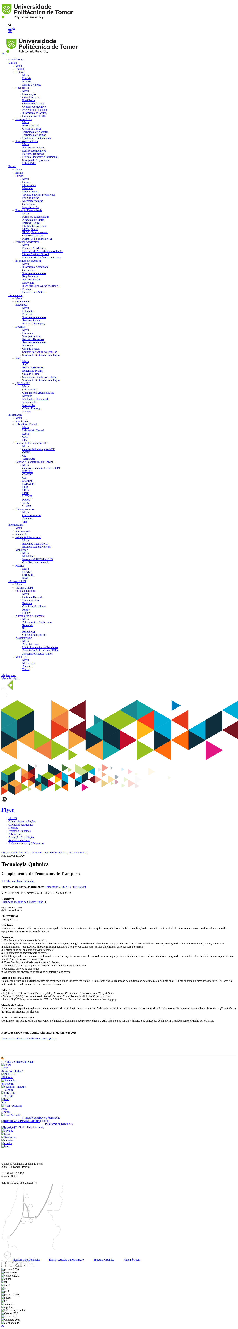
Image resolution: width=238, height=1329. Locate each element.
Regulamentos (30, 276)
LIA (24, 439)
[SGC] (5, 1133)
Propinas (27, 288)
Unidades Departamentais (36, 138)
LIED (25, 490)
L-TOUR (27, 496)
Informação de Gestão (34, 112)
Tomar (25, 669)
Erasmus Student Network (36, 546)
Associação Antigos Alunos (37, 653)
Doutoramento (30, 191)
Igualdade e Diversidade (35, 398)
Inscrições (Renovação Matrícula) (40, 285)
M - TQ (12, 818)
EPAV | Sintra (30, 229)
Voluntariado (29, 402)
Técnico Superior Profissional (38, 194)
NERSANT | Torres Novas (37, 238)
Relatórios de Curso (19, 840)
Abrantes (27, 666)
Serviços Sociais (31, 279)
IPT (3, 53)
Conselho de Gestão (33, 103)
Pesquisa (11, 675)
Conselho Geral (31, 97)
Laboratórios (29, 163)
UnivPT (12, 62)
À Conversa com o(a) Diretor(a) (26, 843)
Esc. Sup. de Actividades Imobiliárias (42, 251)
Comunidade (15, 295)
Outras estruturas (24, 508)
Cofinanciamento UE (34, 116)
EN (10, 31)
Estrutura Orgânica (103, 1259)
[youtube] (18, 1266)
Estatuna (27, 603)
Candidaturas (15, 59)
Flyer (7, 809)
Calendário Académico (20, 824)
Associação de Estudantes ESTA (40, 650)
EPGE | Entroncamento (35, 232)
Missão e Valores (31, 84)
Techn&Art (28, 458)
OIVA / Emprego (31, 408)
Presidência (28, 100)
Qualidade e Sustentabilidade (38, 392)
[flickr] (31, 1266)
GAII (25, 436)
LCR (25, 486)
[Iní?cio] (38, 19)
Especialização (30, 207)
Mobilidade (21, 549)
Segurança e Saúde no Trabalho (39, 351)
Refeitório (27, 625)
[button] (2, 1325)
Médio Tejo (21, 656)
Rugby (26, 609)
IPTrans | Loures (31, 222)
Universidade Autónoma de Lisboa (41, 257)
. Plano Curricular (77, 852)
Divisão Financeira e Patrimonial (40, 156)
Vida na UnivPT (17, 581)
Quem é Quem (131, 1259)
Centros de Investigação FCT (31, 442)
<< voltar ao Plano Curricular (17, 880)
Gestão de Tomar (31, 128)
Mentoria (27, 395)
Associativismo (23, 637)
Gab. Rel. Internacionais (35, 562)
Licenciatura (29, 185)
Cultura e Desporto (25, 590)
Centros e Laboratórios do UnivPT (34, 461)
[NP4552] (7, 1130)
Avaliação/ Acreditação (21, 837)
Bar (24, 628)
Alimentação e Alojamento (30, 615)
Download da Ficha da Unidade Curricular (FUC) (28, 1038)
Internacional (15, 524)
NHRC (26, 499)
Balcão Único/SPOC (33, 292)
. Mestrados (36, 852)
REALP (19, 565)
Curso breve (29, 204)
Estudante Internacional (28, 537)
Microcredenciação (32, 200)
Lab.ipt (26, 433)
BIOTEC (27, 471)
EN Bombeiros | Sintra (34, 226)
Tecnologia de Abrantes (35, 131)
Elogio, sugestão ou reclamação (66, 1259)
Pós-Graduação (30, 197)
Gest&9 (26, 505)
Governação (22, 87)
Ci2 (24, 455)
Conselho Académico (34, 106)
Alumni (26, 411)
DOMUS (27, 480)
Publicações (14, 834)
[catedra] (6, 1143)
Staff (18, 358)
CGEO (26, 452)
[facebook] (4, 1266)
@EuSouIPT (22, 383)
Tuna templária (30, 600)
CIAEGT (27, 474)
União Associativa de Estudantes (40, 647)
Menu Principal (9, 678)
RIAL (25, 578)
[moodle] (2, 1058)
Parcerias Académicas (27, 241)
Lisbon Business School (35, 254)
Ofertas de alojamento (34, 634)
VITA (25, 502)
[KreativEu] (8, 1137)
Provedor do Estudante (34, 109)
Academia (27, 518)
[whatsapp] (37, 1266)
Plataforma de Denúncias (26, 1259)
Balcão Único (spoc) (33, 323)
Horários (13, 827)
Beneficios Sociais (32, 370)
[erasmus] (7, 1140)
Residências (28, 631)
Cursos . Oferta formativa (15, 852)
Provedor (27, 314)
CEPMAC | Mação (32, 235)
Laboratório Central (26, 424)
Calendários (28, 270)
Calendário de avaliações (22, 821)
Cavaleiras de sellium (34, 606)
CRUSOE (28, 575)
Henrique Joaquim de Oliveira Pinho (23, 901)
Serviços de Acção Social (36, 160)
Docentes (20, 326)
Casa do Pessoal (31, 348)
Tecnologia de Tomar (34, 134)
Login (11, 28)
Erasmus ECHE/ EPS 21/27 (37, 559)
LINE (25, 493)
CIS (24, 477)
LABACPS (28, 483)
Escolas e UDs (23, 119)
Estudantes (21, 304)
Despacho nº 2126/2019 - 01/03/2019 (65, 886)
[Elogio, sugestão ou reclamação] (10, 1114)
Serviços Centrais (31, 336)
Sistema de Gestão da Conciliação (41, 354)
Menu (18, 65)
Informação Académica (28, 260)
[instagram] (11, 1266)
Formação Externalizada (28, 210)
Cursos (19, 175)
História (19, 72)
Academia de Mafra (33, 219)
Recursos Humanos (33, 153)
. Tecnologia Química (55, 852)
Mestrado (27, 188)
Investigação (15, 414)
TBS (25, 521)
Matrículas (28, 282)
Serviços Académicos (34, 150)
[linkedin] (24, 1266)
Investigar (27, 345)
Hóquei (26, 612)
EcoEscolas (28, 405)
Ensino (12, 166)
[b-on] (5, 1146)
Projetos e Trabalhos (19, 830)
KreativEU (21, 534)
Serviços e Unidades (26, 141)
